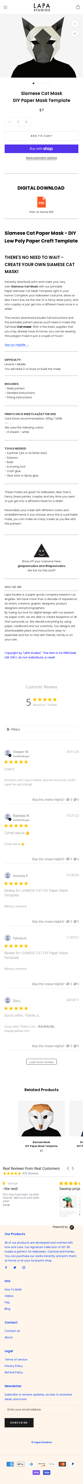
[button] (68, 1168)
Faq (7, 1302)
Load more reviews (41, 1062)
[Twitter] (15, 1267)
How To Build (13, 1289)
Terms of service (16, 1359)
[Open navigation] (5, 7)
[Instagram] (23, 1267)
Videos (9, 1296)
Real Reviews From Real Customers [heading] (31, 1168)
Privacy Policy (14, 1366)
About (9, 1337)
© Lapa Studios (41, 1442)
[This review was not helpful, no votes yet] (75, 799)
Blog (7, 1309)
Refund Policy (14, 1372)
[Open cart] (78, 7)
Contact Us (12, 1331)
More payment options (41, 158)
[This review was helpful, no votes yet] (68, 799)
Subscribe (19, 1422)
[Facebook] (6, 1267)
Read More (33, 1214)
